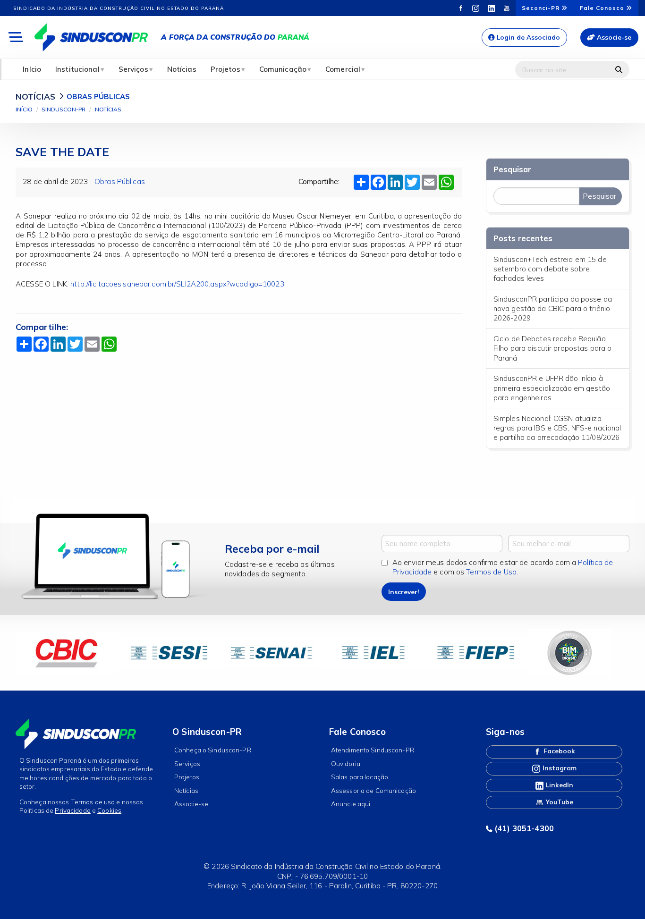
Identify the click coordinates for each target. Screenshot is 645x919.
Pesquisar (512, 169)
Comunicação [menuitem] (282, 69)
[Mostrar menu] (14, 37)
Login (527, 37)
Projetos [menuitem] (225, 69)
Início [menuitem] (32, 69)
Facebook (558, 751)
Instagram (559, 768)
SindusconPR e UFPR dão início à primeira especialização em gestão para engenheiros (551, 388)
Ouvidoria (345, 763)
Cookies (109, 810)
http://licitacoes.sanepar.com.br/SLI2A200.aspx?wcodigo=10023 (177, 283)
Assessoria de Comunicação (373, 790)
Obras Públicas (119, 181)
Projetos (186, 777)
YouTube (558, 801)
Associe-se (613, 37)
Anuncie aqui (351, 804)
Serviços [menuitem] (133, 69)
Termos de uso (93, 802)
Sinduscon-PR (63, 109)
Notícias (108, 109)
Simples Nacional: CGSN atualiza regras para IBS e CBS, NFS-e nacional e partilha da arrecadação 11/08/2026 (557, 428)
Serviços (187, 763)
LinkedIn (558, 785)
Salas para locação (359, 777)
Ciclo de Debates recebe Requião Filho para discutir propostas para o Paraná (552, 348)
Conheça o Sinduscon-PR (212, 750)
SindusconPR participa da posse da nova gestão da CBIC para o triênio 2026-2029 (552, 309)
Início (24, 109)
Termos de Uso (491, 571)
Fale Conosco (603, 7)
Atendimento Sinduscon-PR (372, 750)
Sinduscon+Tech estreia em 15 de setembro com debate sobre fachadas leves (550, 269)
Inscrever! (403, 592)
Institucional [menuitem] (77, 69)
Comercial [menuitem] (342, 69)
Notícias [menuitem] (181, 69)
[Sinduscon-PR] (91, 36)
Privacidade (72, 810)
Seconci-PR (541, 7)
